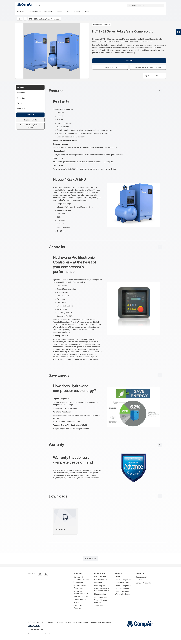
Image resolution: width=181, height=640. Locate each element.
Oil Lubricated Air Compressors (80, 586)
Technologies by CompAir (142, 578)
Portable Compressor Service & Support (123, 587)
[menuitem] (21, 12)
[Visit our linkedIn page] (40, 574)
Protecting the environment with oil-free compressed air (102, 588)
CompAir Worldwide (143, 583)
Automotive (98, 606)
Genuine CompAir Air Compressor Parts (123, 581)
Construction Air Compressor (100, 581)
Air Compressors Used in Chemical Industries (100, 600)
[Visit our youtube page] (46, 574)
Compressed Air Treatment (80, 606)
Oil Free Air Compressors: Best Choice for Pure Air (81, 593)
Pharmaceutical (100, 594)
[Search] (129, 5)
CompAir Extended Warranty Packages (122, 593)
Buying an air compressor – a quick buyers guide (82, 579)
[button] (107, 90)
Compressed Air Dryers (80, 601)
